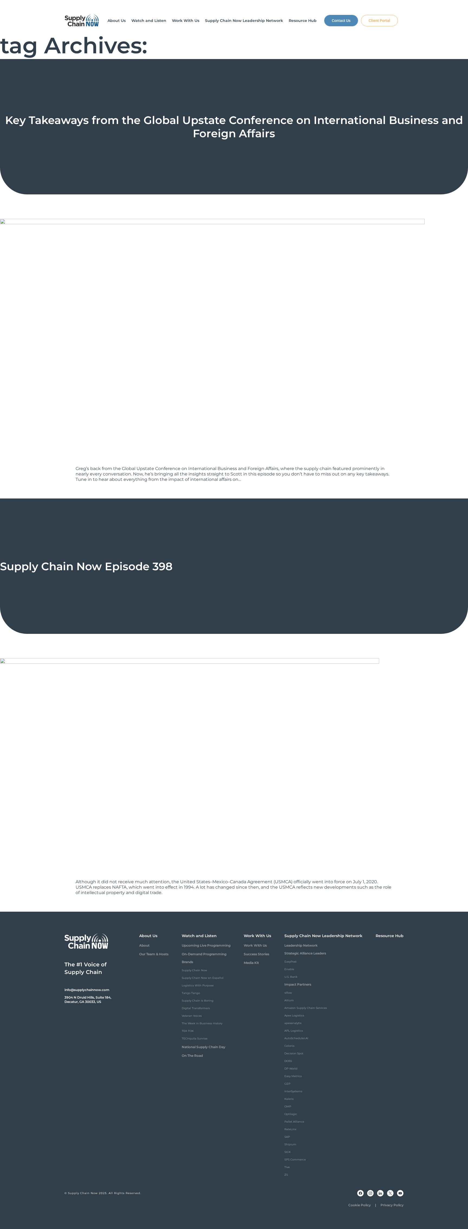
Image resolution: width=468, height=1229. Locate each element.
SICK (287, 1152)
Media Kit (251, 963)
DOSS (288, 1061)
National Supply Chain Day (203, 1047)
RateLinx (290, 1129)
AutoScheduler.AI (296, 1038)
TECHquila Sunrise (194, 1038)
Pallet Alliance (294, 1121)
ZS (286, 1174)
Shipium (290, 1144)
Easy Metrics (293, 1076)
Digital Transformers (196, 1008)
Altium (289, 1000)
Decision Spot (293, 1053)
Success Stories (256, 954)
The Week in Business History (202, 1023)
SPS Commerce (295, 1159)
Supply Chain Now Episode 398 (86, 566)
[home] (82, 21)
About (144, 945)
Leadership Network (301, 945)
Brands (187, 962)
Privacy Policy (392, 1205)
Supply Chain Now (194, 970)
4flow (288, 993)
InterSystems (293, 1091)
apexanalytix (292, 1023)
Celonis (289, 1046)
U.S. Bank (290, 977)
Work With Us (255, 945)
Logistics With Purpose (198, 985)
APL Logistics (293, 1030)
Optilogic (290, 1114)
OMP (287, 1106)
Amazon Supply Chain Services (305, 1008)
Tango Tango (191, 993)
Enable (289, 969)
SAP (287, 1137)
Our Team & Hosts (153, 954)
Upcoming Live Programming (206, 945)
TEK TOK (188, 1031)
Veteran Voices (192, 1016)
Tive (287, 1167)
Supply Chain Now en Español (202, 978)
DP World (290, 1068)
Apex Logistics (294, 1015)
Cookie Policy (359, 1205)
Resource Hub (390, 935)
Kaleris (289, 1099)
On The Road (192, 1056)
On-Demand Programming (204, 954)
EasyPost (290, 961)
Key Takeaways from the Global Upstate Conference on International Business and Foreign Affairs (234, 126)
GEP (287, 1083)
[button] (117, 21)
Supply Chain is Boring (197, 1000)
